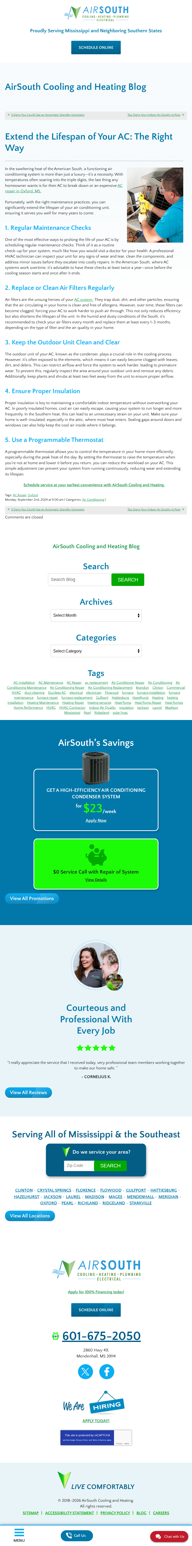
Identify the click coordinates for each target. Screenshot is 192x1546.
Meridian (168, 1197)
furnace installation (151, 693)
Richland (88, 1203)
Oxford (33, 495)
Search (128, 579)
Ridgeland (101, 713)
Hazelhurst (140, 698)
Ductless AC (57, 693)
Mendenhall (140, 1197)
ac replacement (96, 683)
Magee (115, 1197)
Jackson (143, 708)
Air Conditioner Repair (128, 683)
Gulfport (102, 698)
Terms (126, 1443)
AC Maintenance (50, 683)
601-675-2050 (101, 1336)
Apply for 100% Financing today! (96, 1292)
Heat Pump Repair (148, 703)
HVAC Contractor (72, 708)
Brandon (142, 688)
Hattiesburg (120, 698)
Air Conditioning (93, 499)
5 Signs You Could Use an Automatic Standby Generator (47, 115)
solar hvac (120, 713)
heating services (99, 703)
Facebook (106, 1371)
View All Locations (30, 1216)
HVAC (51, 708)
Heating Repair (73, 703)
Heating (158, 698)
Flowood (111, 693)
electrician (94, 693)
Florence (86, 1190)
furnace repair (47, 698)
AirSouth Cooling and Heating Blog (96, 546)
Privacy (119, 1443)
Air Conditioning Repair (67, 688)
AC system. (84, 299)
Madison (171, 708)
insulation (126, 708)
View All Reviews (28, 1092)
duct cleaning (34, 693)
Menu (19, 1540)
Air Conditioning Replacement (110, 688)
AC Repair (19, 495)
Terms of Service (99, 1440)
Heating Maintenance (43, 703)
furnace (128, 693)
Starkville (141, 1203)
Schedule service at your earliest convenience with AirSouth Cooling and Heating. (94, 485)
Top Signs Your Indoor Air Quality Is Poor (154, 115)
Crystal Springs (54, 1190)
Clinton (157, 688)
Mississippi (72, 713)
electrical (76, 693)
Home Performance (28, 708)
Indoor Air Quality (102, 708)
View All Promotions (32, 898)
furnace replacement (77, 698)
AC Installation (24, 683)
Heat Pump (123, 703)
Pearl (87, 713)
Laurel (157, 708)
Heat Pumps (174, 703)
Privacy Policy (82, 1440)
